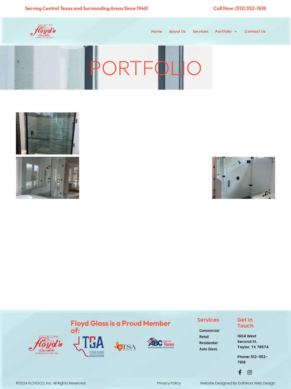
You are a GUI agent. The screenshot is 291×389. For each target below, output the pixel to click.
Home (156, 31)
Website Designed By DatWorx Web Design (237, 383)
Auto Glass (208, 349)
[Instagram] (249, 372)
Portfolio (223, 31)
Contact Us (255, 31)
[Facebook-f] (240, 372)
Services (200, 31)
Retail (204, 337)
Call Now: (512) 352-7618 (239, 8)
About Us (177, 31)
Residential (208, 343)
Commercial (209, 330)
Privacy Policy (169, 383)
